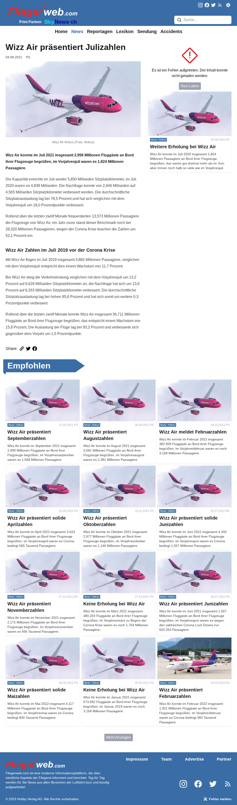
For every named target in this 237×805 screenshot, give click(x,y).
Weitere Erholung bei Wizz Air (172, 94)
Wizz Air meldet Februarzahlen (182, 382)
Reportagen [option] (99, 31)
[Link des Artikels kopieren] (21, 348)
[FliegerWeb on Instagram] (200, 5)
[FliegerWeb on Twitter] (213, 5)
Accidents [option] (171, 31)
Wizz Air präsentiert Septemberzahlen (36, 382)
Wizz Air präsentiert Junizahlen (182, 554)
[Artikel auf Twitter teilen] (28, 348)
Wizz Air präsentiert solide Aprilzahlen (37, 468)
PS (28, 57)
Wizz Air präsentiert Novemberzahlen (36, 554)
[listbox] (61, 31)
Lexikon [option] (125, 31)
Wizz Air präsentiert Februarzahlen (185, 640)
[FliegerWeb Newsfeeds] (220, 5)
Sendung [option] (147, 31)
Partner (224, 759)
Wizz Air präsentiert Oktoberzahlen (109, 468)
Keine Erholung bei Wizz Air (104, 554)
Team (166, 759)
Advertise (194, 759)
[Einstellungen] (228, 5)
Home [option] (61, 31)
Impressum (137, 759)
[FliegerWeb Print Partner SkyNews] (59, 21)
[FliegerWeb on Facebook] (207, 5)
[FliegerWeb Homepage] (42, 10)
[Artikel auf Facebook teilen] (34, 348)
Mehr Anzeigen (118, 737)
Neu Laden (190, 86)
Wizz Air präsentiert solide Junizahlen (188, 468)
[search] (179, 20)
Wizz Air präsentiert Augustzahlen (109, 382)
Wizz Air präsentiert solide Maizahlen (36, 640)
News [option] (77, 31)
